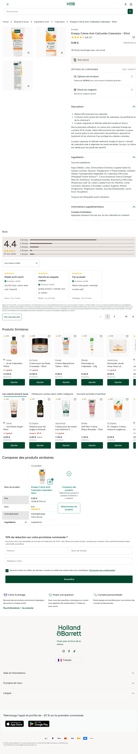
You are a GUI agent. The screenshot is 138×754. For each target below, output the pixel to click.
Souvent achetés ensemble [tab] (91, 393)
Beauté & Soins (21, 21)
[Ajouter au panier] (50, 481)
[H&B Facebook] (69, 651)
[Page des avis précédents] (101, 317)
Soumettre (69, 579)
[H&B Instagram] (63, 651)
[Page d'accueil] (71, 4)
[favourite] (23, 336)
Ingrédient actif (41, 21)
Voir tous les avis (12, 317)
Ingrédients (77, 157)
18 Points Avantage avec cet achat (88, 50)
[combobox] (66, 11)
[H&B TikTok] (74, 651)
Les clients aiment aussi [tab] (15, 393)
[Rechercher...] (131, 11)
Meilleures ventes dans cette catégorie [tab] (52, 393)
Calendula (60, 21)
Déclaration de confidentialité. (102, 570)
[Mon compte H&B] (125, 4)
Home (6, 21)
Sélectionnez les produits (69, 508)
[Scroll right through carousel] (134, 359)
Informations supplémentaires (87, 206)
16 (126, 316)
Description (77, 106)
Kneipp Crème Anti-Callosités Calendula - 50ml (42, 490)
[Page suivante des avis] (133, 317)
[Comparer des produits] (69, 473)
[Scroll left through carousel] (4, 359)
